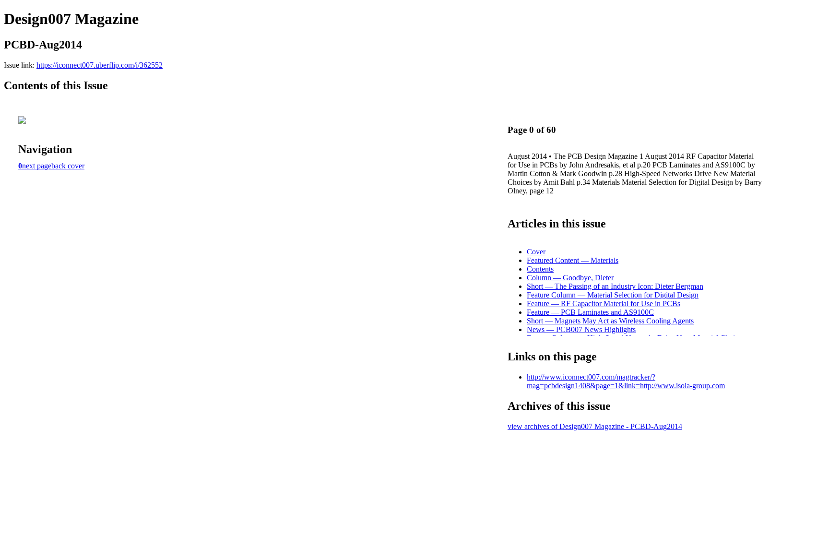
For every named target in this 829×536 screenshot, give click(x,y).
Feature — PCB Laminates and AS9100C (590, 312)
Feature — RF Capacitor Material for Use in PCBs (603, 303)
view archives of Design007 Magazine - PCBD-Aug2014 (595, 426)
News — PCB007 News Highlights (581, 329)
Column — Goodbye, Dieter (570, 278)
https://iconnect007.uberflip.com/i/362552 (99, 65)
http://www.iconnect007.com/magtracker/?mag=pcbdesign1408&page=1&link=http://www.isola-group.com (626, 381)
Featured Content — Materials (572, 260)
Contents (540, 269)
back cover (67, 166)
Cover (536, 252)
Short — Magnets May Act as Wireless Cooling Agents (610, 321)
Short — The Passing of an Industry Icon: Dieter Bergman (615, 286)
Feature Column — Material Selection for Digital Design (613, 295)
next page (36, 166)
